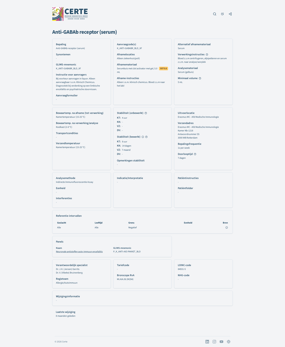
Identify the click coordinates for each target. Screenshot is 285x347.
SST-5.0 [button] (163, 68)
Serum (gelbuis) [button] (186, 72)
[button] (137, 70)
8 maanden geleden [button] (65, 316)
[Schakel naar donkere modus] (222, 14)
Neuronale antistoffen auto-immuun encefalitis (79, 251)
